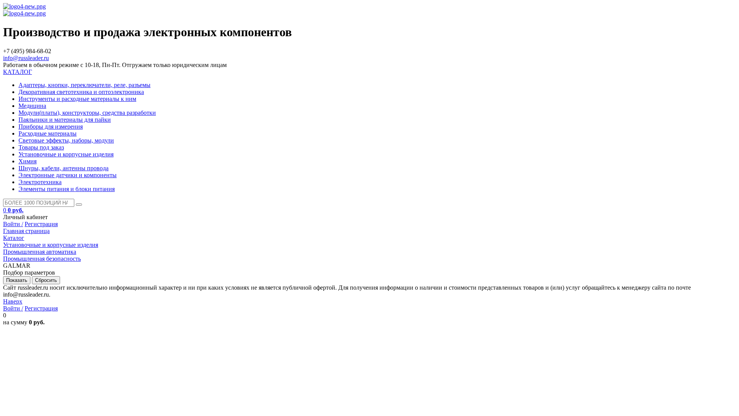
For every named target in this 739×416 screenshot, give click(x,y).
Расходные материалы (47, 133)
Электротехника (40, 182)
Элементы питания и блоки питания (66, 189)
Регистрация (41, 224)
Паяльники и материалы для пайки (64, 119)
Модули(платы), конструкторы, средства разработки (87, 112)
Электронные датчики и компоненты (67, 175)
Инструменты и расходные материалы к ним (77, 99)
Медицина (32, 105)
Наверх (12, 301)
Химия (27, 161)
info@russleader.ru (26, 58)
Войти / (13, 224)
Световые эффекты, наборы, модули (66, 140)
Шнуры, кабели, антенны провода (63, 168)
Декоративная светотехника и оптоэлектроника (81, 92)
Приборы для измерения (50, 126)
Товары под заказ (41, 147)
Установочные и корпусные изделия (66, 154)
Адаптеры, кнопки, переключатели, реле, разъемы (84, 85)
